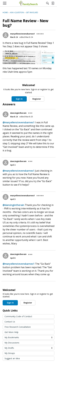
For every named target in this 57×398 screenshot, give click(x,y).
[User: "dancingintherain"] (5, 114)
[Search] (47, 3)
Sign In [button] (19, 98)
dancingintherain (18, 113)
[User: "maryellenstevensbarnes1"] (5, 35)
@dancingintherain (13, 205)
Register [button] (36, 98)
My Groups (10, 353)
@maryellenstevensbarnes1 (18, 122)
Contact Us (10, 321)
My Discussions (12, 342)
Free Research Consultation (18, 326)
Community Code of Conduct (18, 316)
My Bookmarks (28, 337)
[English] (28, 3)
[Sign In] (52, 3)
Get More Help (11, 332)
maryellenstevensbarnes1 (22, 34)
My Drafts (28, 347)
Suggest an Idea (12, 358)
